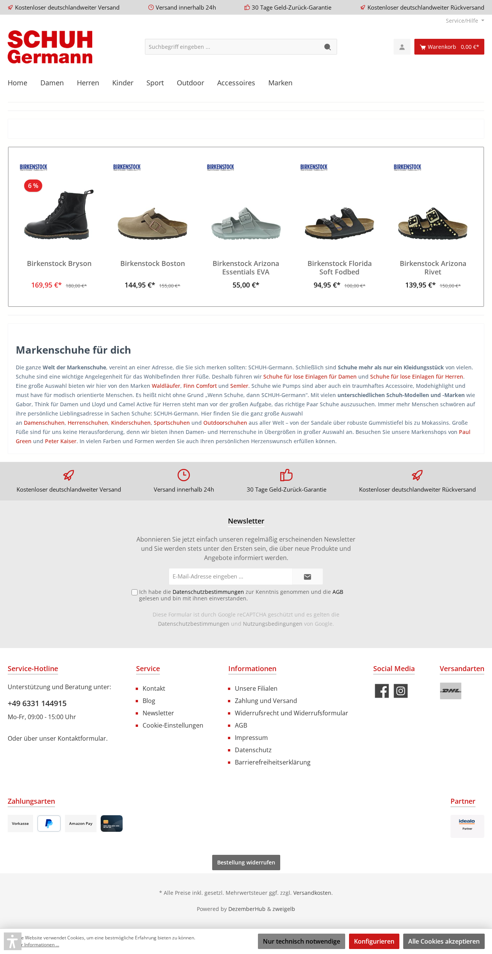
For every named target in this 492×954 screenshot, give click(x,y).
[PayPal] (49, 823)
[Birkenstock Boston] (152, 201)
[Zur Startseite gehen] (50, 46)
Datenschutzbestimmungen (193, 623)
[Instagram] (400, 691)
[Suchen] (328, 47)
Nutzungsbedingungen (273, 623)
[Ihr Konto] (402, 47)
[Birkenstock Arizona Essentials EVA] (246, 201)
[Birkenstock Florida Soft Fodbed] (339, 201)
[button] (13, 941)
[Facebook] (382, 691)
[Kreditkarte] (111, 823)
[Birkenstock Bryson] (59, 201)
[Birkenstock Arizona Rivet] (433, 201)
